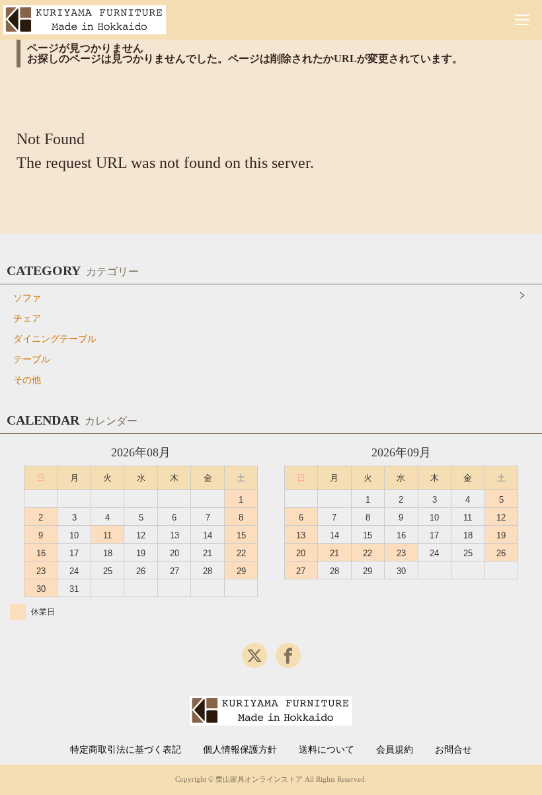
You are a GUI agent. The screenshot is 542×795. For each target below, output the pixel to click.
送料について (326, 750)
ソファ (27, 298)
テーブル (31, 359)
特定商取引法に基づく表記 (125, 750)
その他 (27, 380)
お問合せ (453, 750)
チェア (27, 318)
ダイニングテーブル (55, 339)
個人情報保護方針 (240, 750)
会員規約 (394, 750)
